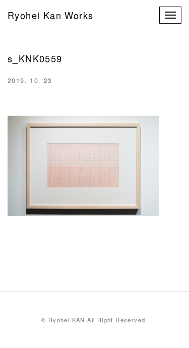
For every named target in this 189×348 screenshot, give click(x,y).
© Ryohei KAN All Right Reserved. (94, 320)
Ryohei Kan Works (50, 15)
